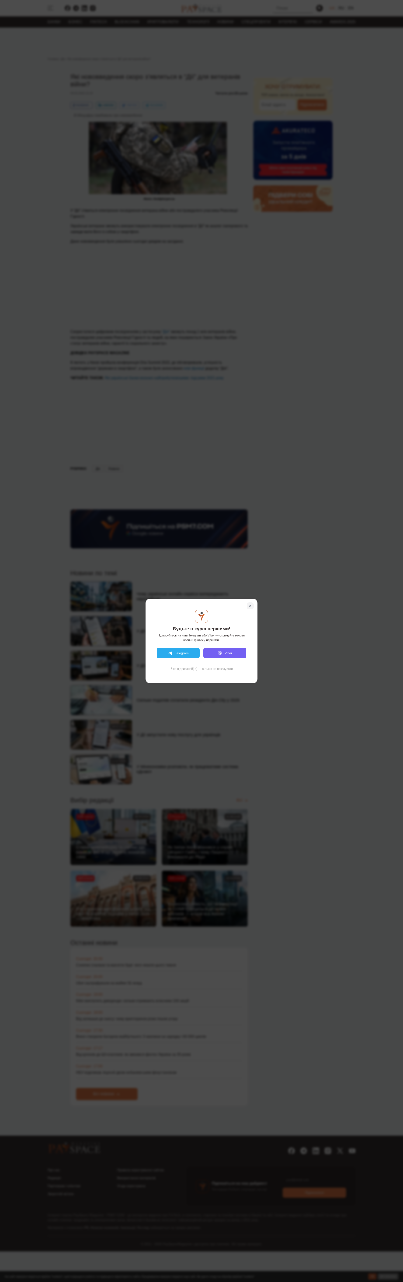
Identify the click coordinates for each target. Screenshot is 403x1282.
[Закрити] (250, 605)
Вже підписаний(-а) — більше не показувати (201, 669)
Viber (228, 653)
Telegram (182, 653)
